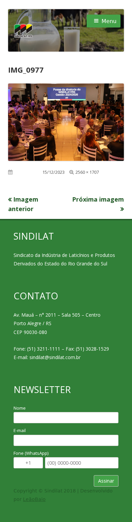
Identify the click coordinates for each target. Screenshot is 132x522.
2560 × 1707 (87, 172)
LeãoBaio (34, 499)
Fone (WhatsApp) (31, 453)
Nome (20, 408)
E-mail (20, 430)
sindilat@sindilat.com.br (55, 357)
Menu (109, 21)
